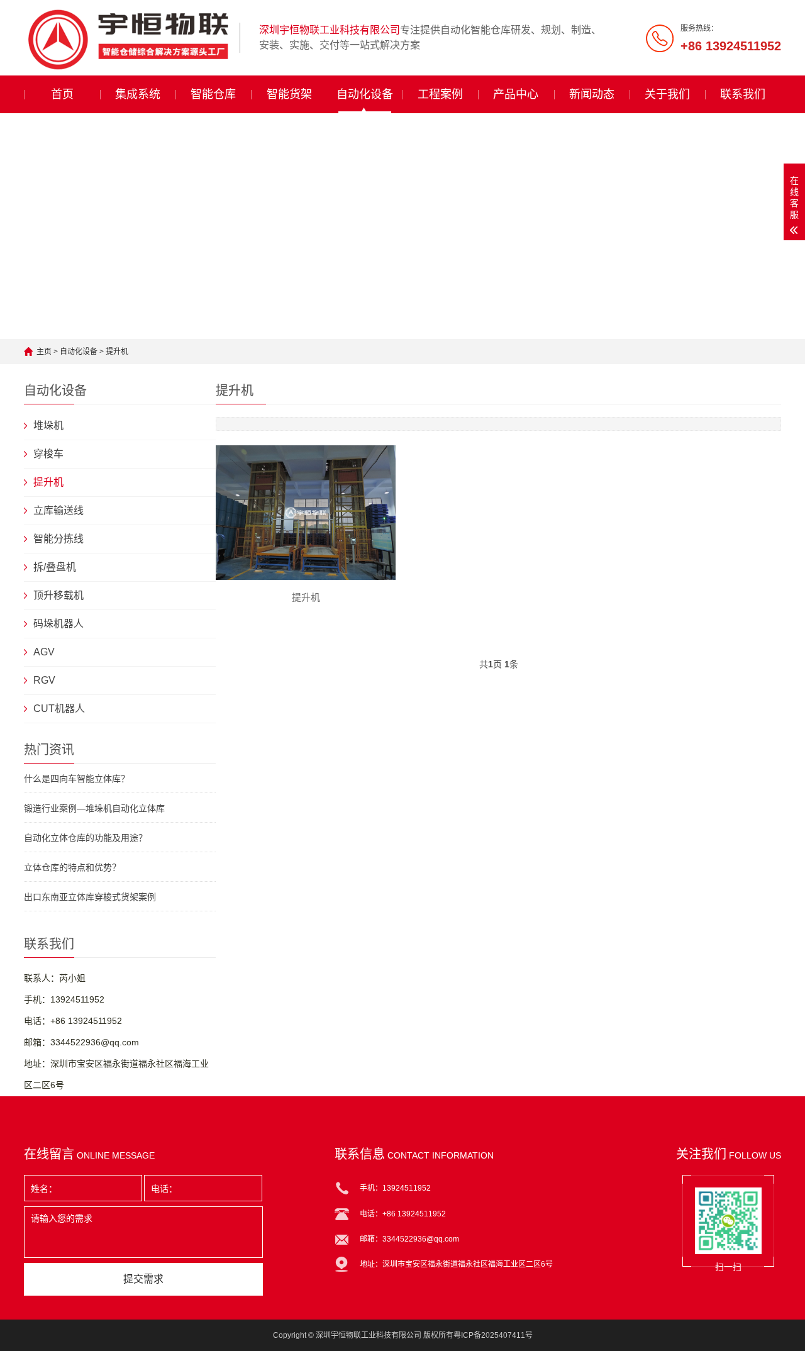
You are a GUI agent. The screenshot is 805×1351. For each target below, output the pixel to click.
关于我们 (667, 94)
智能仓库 (213, 94)
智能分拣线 (58, 538)
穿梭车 (48, 453)
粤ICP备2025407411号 (493, 1335)
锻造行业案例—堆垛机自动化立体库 (94, 808)
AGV (44, 652)
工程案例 (440, 94)
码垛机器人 (58, 623)
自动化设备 (364, 94)
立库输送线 (58, 510)
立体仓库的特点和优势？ (72, 867)
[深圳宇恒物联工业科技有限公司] (127, 37)
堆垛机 (48, 425)
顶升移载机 (58, 595)
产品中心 (515, 94)
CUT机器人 (59, 708)
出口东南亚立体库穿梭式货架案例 (90, 897)
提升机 (117, 351)
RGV (44, 680)
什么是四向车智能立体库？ (77, 779)
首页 (62, 94)
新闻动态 (591, 94)
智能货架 (289, 94)
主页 (44, 351)
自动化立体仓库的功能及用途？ (85, 838)
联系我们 (742, 94)
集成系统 (137, 94)
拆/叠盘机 (54, 567)
